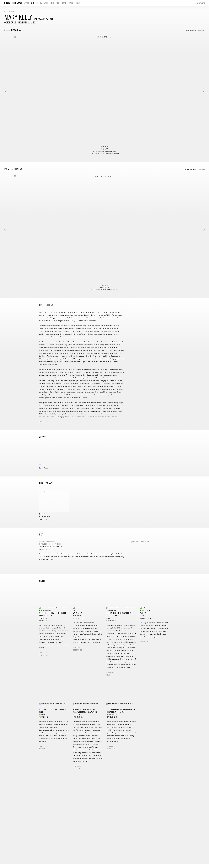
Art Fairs (64, 3)
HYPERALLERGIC (43, 655)
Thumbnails (201, 30)
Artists (26, 3)
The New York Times (112, 749)
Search (78, 3)
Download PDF (43, 422)
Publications (44, 3)
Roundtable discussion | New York (48, 541)
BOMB (108, 675)
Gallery (71, 3)
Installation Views (190, 170)
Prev (5, 90)
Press (57, 3)
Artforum (42, 749)
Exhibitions (34, 3)
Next (204, 90)
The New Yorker (78, 650)
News (52, 3)
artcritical (76, 768)
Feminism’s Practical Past (50, 544)
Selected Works (191, 30)
